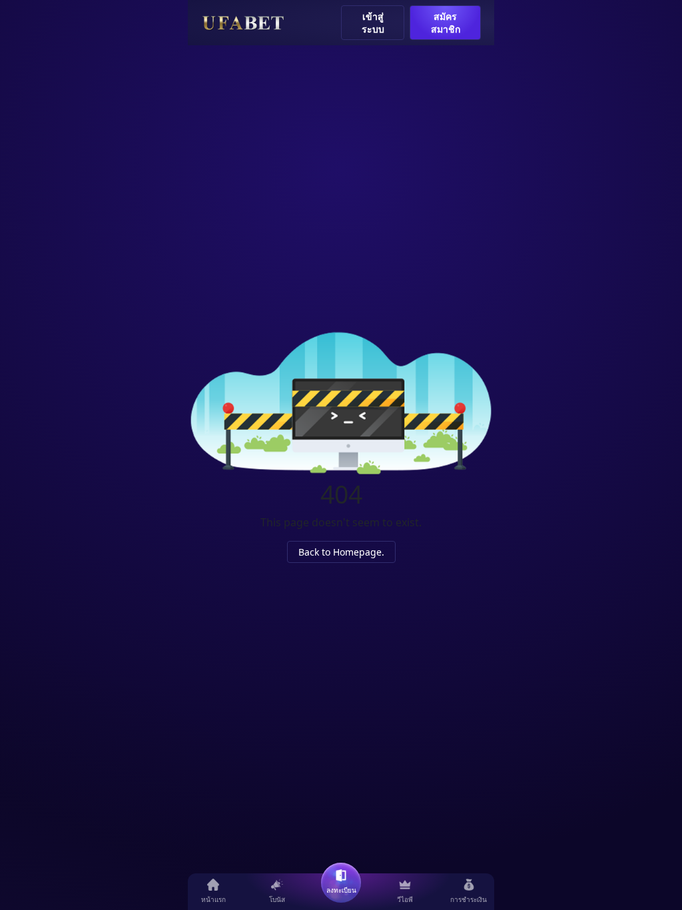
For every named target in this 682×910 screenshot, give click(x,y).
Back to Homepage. (341, 552)
